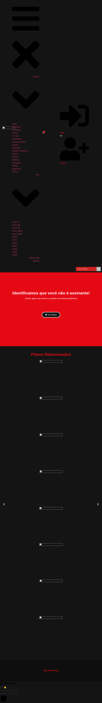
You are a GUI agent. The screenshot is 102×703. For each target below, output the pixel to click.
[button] (4, 504)
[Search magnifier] (99, 269)
